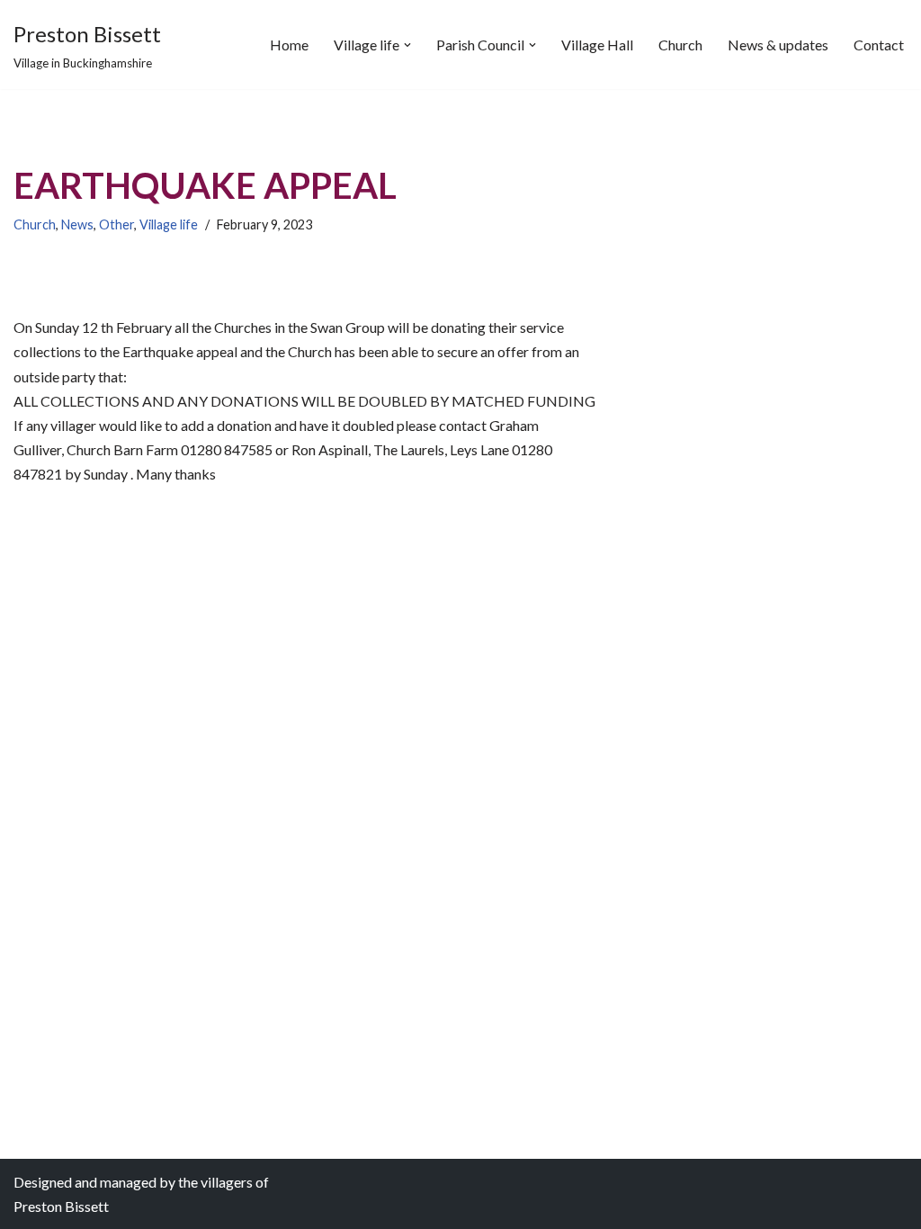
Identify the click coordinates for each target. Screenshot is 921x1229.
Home (289, 44)
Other (116, 224)
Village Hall (597, 44)
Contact (879, 44)
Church (680, 44)
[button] (407, 45)
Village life (168, 224)
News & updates (778, 44)
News (77, 224)
